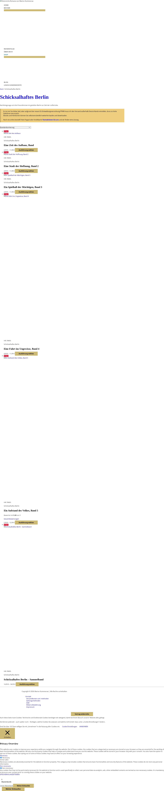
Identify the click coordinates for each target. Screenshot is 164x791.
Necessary (6, 758)
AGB (27, 703)
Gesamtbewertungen (11, 519)
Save (7, 131)
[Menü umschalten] (24, 10)
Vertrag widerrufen (82, 714)
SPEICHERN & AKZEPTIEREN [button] (10, 774)
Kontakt (28, 696)
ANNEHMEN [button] (83, 726)
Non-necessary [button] (5, 766)
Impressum (30, 707)
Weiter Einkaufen (23, 786)
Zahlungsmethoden (33, 701)
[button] (11, 7)
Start (2, 89)
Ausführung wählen (26, 150)
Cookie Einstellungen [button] (69, 726)
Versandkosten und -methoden (37, 699)
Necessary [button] (3, 756)
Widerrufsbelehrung (33, 705)
